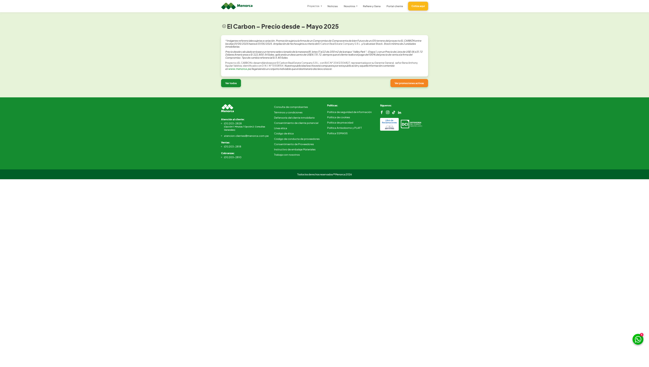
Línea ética (280, 128)
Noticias (332, 6)
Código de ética (284, 133)
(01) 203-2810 (232, 157)
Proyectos (313, 5)
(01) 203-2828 (244, 126)
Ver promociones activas (409, 83)
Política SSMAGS (337, 133)
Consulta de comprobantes (291, 106)
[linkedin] (399, 112)
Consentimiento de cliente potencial (296, 122)
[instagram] (387, 112)
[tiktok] (393, 112)
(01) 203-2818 (232, 146)
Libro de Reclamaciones (389, 121)
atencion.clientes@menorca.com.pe (246, 135)
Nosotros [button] (349, 6)
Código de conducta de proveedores (297, 138)
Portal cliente (395, 6)
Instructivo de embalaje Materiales (295, 149)
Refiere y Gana (372, 6)
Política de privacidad (340, 122)
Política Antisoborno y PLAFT (344, 127)
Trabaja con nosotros (287, 154)
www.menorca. (238, 68)
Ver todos (231, 83)
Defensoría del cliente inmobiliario (294, 117)
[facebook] (381, 112)
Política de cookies (338, 117)
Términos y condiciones (288, 112)
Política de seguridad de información (349, 111)
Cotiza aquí (418, 5)
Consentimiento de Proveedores (294, 144)
